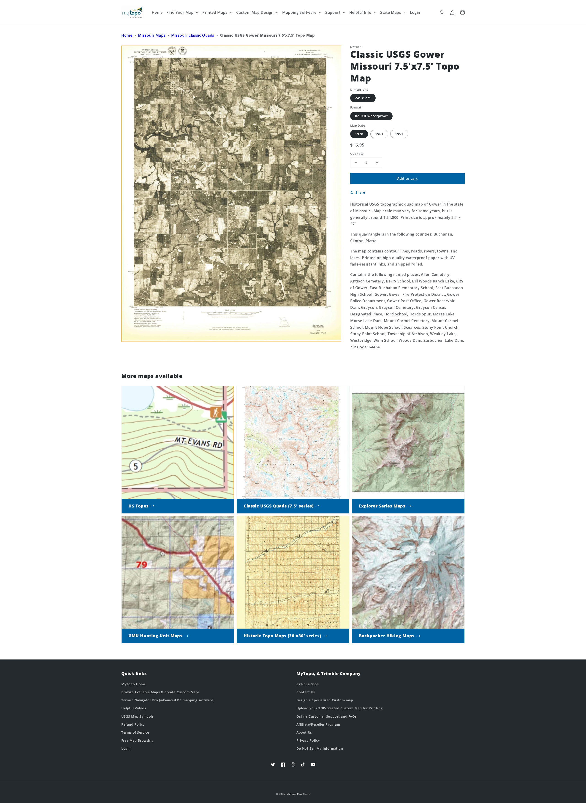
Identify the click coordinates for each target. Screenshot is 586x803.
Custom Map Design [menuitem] (255, 12)
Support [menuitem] (332, 12)
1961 (379, 134)
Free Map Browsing (137, 740)
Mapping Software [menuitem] (299, 12)
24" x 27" (363, 98)
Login (126, 748)
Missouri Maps (151, 35)
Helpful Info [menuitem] (360, 12)
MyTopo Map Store (298, 793)
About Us (304, 732)
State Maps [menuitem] (390, 12)
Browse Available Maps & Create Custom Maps (160, 692)
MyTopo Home (133, 684)
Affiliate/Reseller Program (318, 724)
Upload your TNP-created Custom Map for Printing (339, 708)
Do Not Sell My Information (319, 748)
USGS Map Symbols (137, 716)
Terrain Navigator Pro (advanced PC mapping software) (167, 700)
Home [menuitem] (157, 12)
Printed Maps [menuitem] (214, 12)
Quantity (357, 154)
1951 (399, 134)
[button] (442, 13)
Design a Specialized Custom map (324, 700)
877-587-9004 (307, 684)
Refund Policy (133, 724)
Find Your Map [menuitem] (180, 12)
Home (126, 35)
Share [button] (360, 192)
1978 (359, 134)
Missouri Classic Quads (192, 35)
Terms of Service (135, 732)
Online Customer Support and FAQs (326, 716)
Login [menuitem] (415, 12)
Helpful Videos (133, 708)
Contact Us (305, 692)
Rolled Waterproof (371, 116)
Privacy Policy (308, 740)
